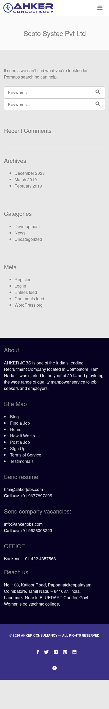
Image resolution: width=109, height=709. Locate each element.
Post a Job (20, 442)
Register (22, 279)
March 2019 (26, 179)
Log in (20, 286)
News (20, 233)
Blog (14, 417)
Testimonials (22, 461)
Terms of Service (25, 455)
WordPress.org (29, 305)
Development (27, 226)
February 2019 (28, 186)
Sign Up (17, 448)
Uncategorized (28, 239)
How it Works (22, 436)
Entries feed (26, 292)
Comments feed (29, 298)
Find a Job (20, 423)
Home (15, 429)
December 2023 (30, 173)
